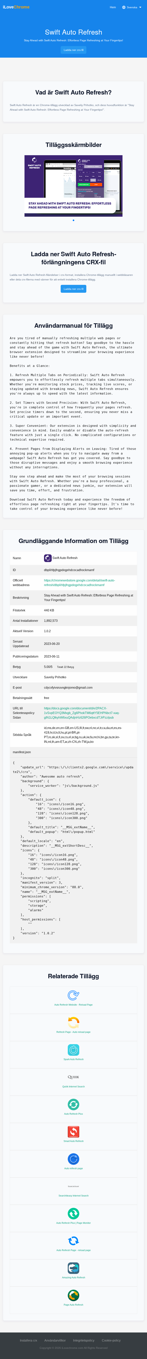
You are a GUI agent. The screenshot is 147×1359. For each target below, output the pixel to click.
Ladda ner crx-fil (73, 49)
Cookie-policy (111, 1340)
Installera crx (28, 1340)
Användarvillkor (55, 1340)
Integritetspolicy (83, 1340)
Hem (113, 7)
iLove (16, 7)
